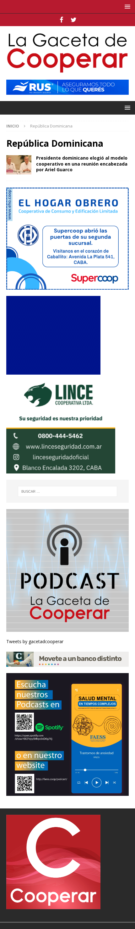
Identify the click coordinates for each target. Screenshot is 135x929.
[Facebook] (61, 20)
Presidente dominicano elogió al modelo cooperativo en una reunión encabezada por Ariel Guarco (81, 163)
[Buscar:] (68, 491)
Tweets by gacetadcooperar (34, 641)
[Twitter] (73, 20)
